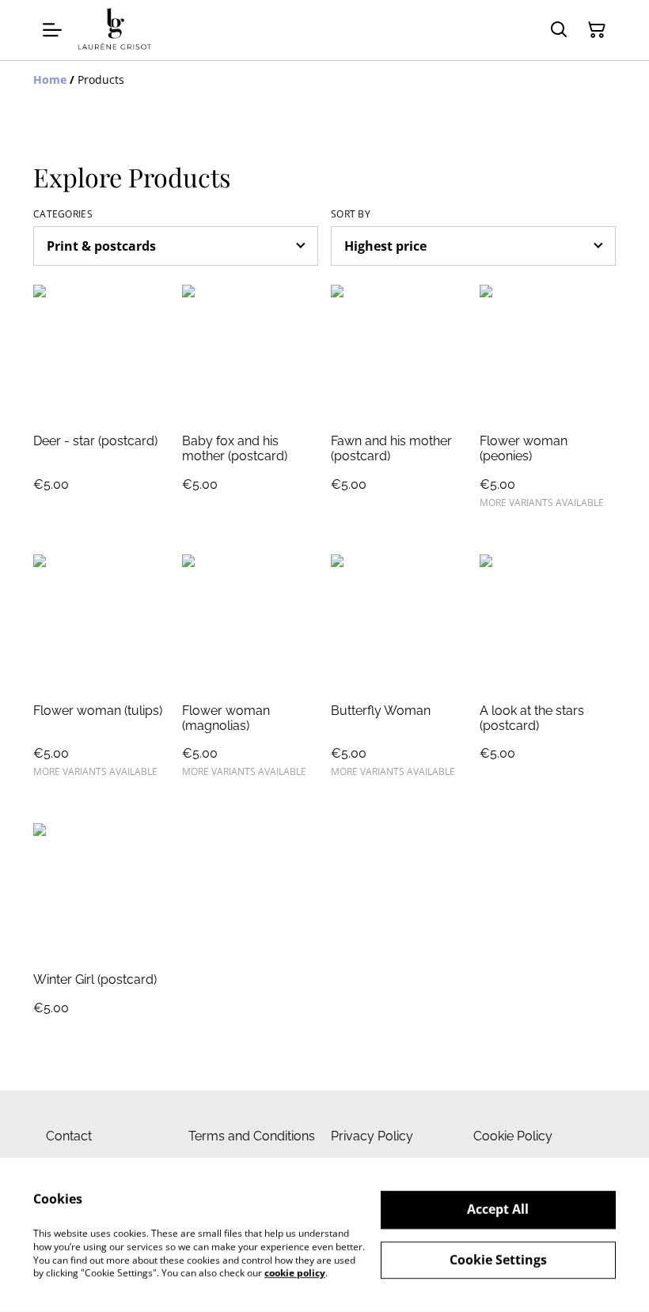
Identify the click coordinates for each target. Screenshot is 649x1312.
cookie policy (294, 1273)
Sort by (350, 214)
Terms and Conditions (251, 1136)
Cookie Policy (512, 1136)
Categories (63, 214)
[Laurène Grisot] (115, 30)
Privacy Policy (372, 1136)
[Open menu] (52, 30)
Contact (69, 1136)
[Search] (559, 30)
